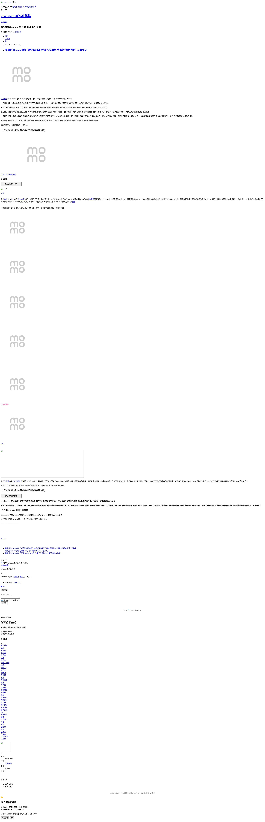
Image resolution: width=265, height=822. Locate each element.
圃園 (2, 729)
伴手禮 (3, 685)
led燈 (2, 665)
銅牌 (2, 658)
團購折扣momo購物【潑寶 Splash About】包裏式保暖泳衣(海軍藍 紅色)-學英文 (33, 553)
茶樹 (2, 722)
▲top (3, 586)
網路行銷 (4, 710)
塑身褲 (3, 734)
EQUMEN (4, 736)
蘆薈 (2, 717)
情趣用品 (4, 690)
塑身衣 (3, 732)
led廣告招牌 (5, 663)
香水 (2, 724)
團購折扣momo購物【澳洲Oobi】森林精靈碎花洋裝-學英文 (26, 551)
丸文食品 (21, 199)
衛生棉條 (4, 705)
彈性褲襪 (4, 680)
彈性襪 (3, 675)
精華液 (3, 719)
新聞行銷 (4, 714)
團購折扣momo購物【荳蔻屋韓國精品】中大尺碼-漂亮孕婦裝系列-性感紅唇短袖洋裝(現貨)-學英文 (40, 548)
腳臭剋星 (19, 481)
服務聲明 (152, 793)
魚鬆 (2, 193)
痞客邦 (16, 577)
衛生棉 (3, 702)
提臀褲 (3, 739)
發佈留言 (4, 603)
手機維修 (4, 700)
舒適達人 (4, 707)
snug (2, 443)
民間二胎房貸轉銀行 (8, 174)
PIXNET (117, 793)
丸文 (12, 199)
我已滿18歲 (5, 818)
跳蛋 (2, 695)
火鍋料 (3, 688)
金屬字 (3, 660)
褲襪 (2, 678)
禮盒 (73, 202)
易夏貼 (3, 650)
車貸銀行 (4, 99)
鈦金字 (3, 670)
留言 (21, 577)
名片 (6, 41)
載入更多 (4, 590)
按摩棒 (3, 693)
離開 (12, 818)
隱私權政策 (144, 793)
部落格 (7, 39)
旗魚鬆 (91, 199)
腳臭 (2, 648)
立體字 (3, 655)
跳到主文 (4, 22)
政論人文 (17, 582)
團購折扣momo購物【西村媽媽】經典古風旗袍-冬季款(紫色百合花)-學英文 (46, 50)
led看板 (3, 673)
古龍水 (3, 727)
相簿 (6, 36)
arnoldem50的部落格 (16, 16)
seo (2, 712)
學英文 (3, 538)
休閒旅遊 (17, 32)
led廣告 (3, 668)
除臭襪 (6, 481)
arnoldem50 (5, 565)
